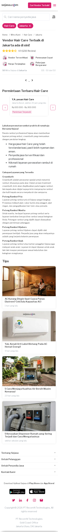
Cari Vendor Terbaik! (39, 5)
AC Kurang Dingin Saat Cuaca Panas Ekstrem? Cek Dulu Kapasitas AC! (25, 300)
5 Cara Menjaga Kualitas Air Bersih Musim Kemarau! (28, 390)
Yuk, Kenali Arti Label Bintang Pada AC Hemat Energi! (26, 345)
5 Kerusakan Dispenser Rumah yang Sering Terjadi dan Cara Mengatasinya (28, 435)
